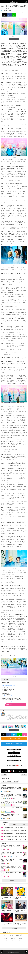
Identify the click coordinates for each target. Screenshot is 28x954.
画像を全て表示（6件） (14, 38)
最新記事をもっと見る (14, 880)
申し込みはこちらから (9, 704)
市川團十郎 (10, 935)
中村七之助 (12, 938)
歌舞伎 (4, 935)
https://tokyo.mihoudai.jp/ (7, 695)
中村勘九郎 (20, 938)
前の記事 (4, 774)
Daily (5, 824)
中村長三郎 (20, 941)
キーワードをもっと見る (21, 946)
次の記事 (23, 774)
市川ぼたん (5, 938)
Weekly (14, 824)
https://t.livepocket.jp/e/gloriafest (8, 701)
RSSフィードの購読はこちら (14, 738)
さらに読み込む (14, 928)
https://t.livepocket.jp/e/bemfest (8, 685)
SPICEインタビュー (7, 781)
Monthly (23, 824)
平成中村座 (12, 941)
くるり (4, 943)
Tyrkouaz (16, 781)
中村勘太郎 (5, 941)
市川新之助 (18, 935)
